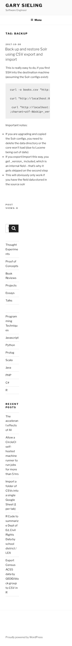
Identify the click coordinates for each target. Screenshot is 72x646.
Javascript (12, 337)
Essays (10, 293)
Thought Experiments (12, 249)
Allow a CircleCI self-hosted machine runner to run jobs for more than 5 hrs (12, 456)
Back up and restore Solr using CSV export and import (26, 54)
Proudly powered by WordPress (24, 637)
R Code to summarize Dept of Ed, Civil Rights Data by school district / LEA (12, 535)
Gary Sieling (24, 5)
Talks (9, 300)
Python (10, 345)
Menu (38, 19)
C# (7, 382)
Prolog (10, 352)
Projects (11, 285)
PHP (8, 375)
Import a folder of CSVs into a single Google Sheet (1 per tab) (12, 495)
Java (8, 367)
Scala (9, 360)
